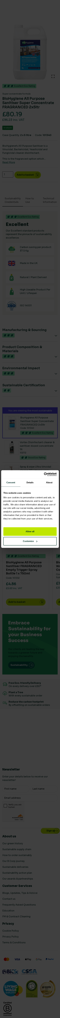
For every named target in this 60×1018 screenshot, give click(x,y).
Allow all (30, 531)
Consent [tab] (10, 482)
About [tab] (49, 482)
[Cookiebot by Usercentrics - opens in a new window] (44, 474)
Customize (28, 541)
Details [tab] (30, 482)
